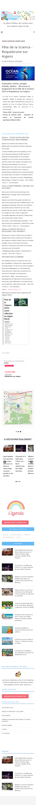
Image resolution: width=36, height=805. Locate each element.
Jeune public (11, 41)
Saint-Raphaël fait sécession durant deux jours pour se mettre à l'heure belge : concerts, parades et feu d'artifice (8, 466)
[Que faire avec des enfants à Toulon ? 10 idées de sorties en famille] (7, 641)
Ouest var (5, 534)
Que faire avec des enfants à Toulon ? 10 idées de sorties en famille (24, 641)
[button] (18, 406)
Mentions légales (7, 725)
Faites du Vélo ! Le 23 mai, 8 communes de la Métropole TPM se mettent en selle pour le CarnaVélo (24, 593)
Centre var (27, 534)
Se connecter (6, 733)
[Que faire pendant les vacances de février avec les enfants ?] (7, 629)
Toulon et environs (16, 534)
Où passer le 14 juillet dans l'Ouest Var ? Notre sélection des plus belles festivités (24, 567)
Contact (4, 729)
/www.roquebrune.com (14, 289)
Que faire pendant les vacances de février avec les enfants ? (24, 630)
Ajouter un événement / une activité (12, 711)
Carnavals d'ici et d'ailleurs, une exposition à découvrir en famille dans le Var (24, 652)
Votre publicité (6, 715)
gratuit (4, 41)
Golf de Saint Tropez (8, 537)
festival (18, 41)
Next (31, 462)
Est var (18, 537)
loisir (23, 41)
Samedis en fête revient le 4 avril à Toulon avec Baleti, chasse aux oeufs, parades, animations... (24, 617)
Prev (4, 462)
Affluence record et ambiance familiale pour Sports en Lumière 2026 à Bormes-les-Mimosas (24, 579)
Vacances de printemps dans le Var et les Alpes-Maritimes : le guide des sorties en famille (24, 605)
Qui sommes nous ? (8, 707)
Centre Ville (10, 372)
